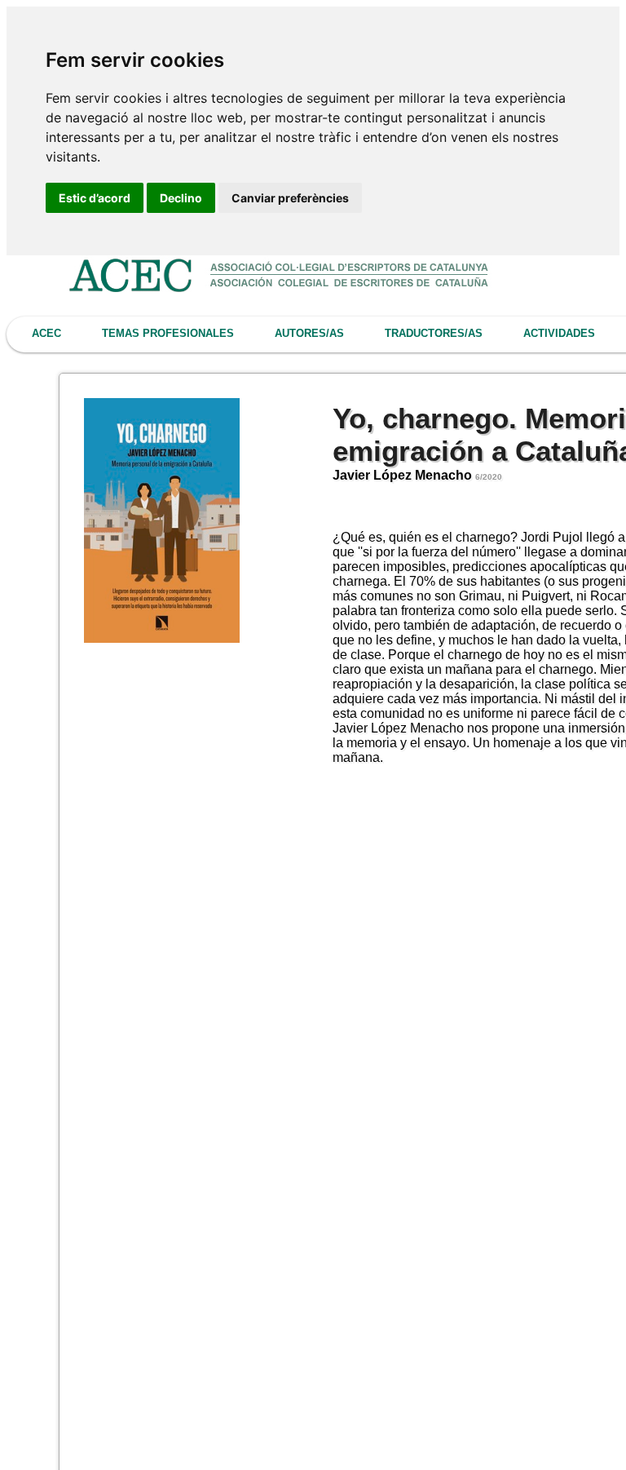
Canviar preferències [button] (290, 198)
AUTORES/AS (309, 333)
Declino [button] (181, 198)
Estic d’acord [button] (94, 198)
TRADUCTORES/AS (434, 333)
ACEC (46, 333)
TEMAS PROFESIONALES (168, 333)
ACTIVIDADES (559, 333)
